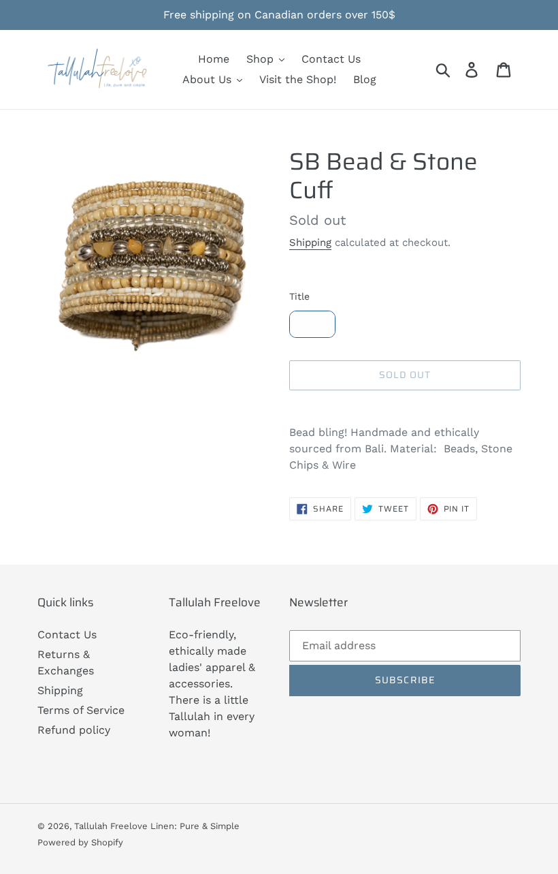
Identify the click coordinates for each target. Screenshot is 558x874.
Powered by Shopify (80, 842)
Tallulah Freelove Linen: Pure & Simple (157, 826)
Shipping (310, 242)
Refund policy (73, 729)
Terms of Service (81, 710)
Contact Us (67, 634)
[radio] (312, 324)
